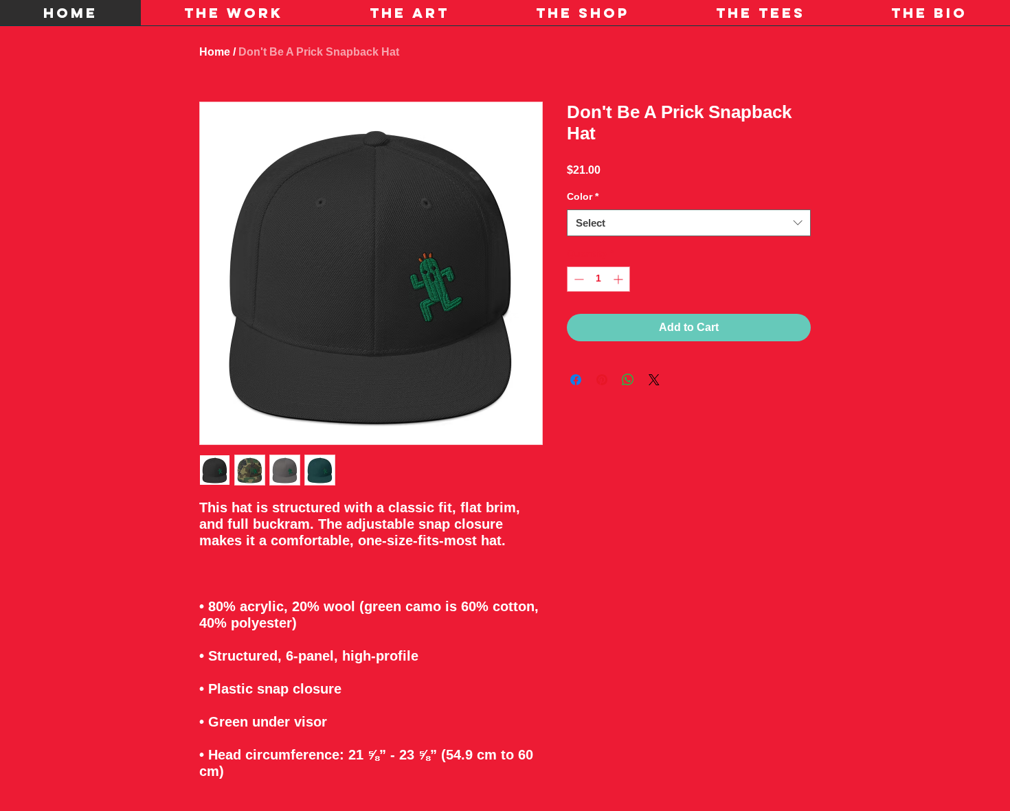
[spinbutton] (598, 279)
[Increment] (619, 279)
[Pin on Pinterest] (602, 380)
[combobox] (689, 222)
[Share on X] (654, 380)
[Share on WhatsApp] (628, 380)
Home (214, 52)
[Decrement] (577, 279)
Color (582, 196)
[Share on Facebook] (576, 380)
